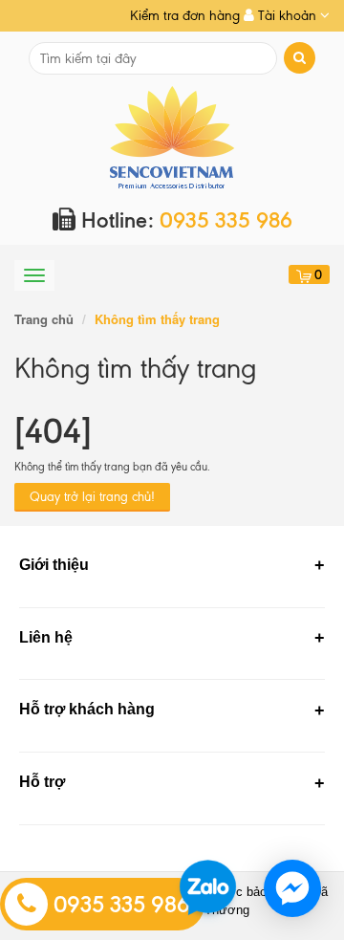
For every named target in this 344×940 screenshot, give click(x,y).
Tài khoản (287, 16)
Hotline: (183, 220)
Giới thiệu (54, 565)
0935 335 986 (119, 904)
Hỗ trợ (42, 782)
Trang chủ (44, 319)
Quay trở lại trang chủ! (92, 497)
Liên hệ (46, 637)
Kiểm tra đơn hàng (185, 16)
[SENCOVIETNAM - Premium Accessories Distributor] (172, 136)
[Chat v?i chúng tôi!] (292, 888)
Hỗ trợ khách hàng (87, 709)
